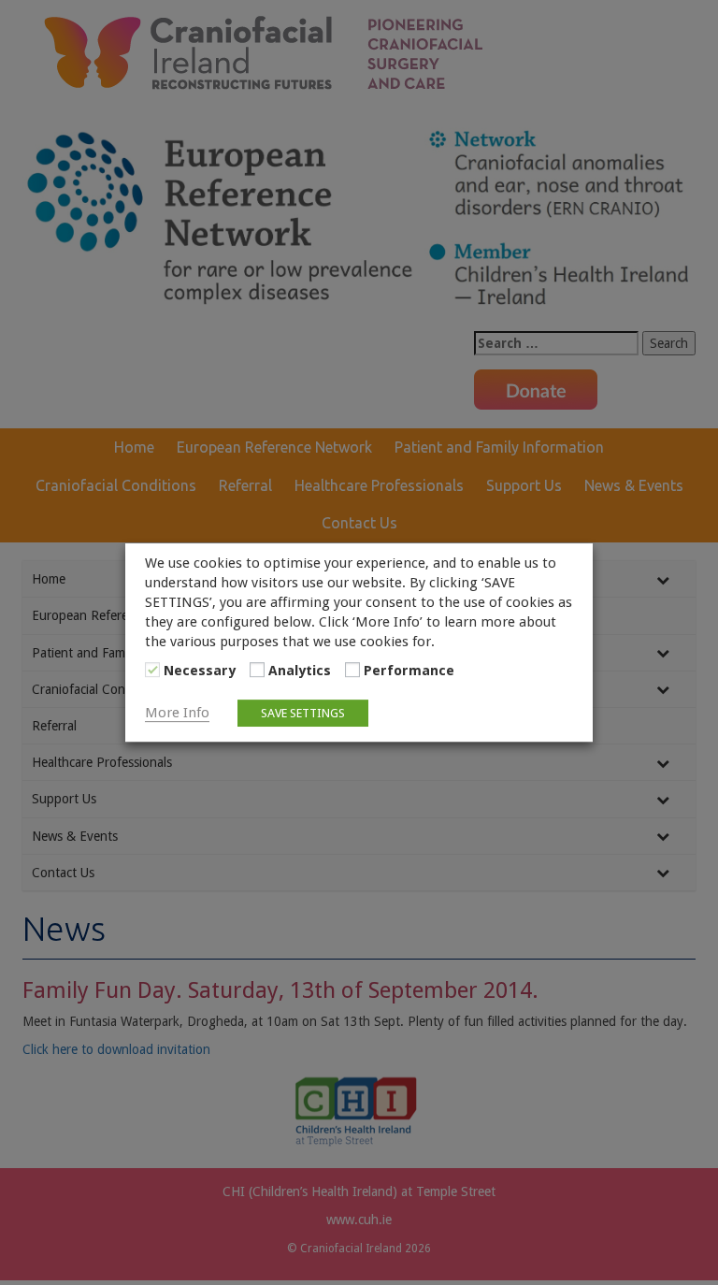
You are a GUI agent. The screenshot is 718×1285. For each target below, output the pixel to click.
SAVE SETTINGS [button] (303, 713)
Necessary (200, 670)
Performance (409, 670)
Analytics (299, 670)
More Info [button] (177, 712)
